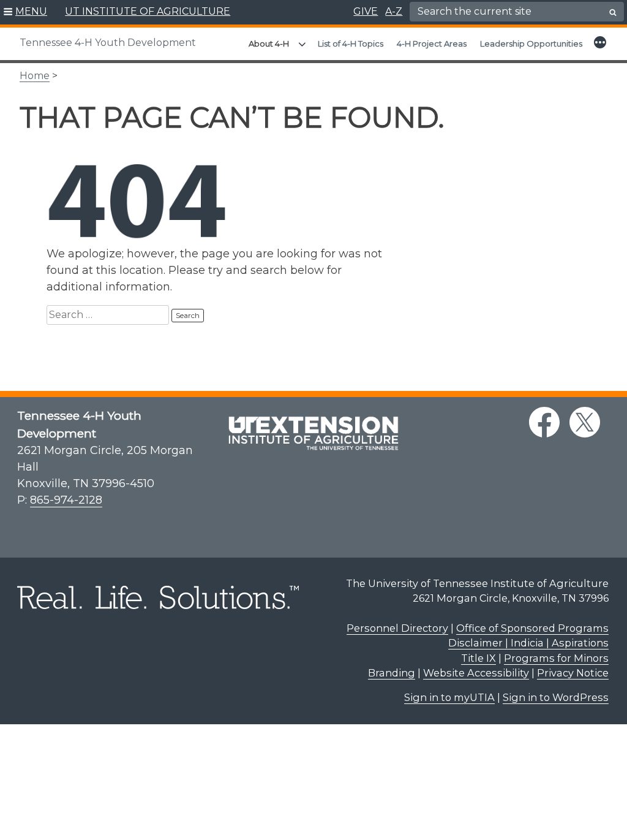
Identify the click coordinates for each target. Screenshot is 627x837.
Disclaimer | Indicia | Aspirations (528, 643)
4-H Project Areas (432, 43)
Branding (391, 673)
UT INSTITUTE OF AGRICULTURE (147, 11)
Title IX (478, 658)
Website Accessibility (476, 673)
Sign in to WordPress (556, 697)
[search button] (613, 12)
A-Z (393, 11)
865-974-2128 (66, 500)
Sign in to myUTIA (449, 697)
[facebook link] (544, 422)
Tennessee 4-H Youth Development (108, 42)
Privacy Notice (573, 673)
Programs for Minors (556, 658)
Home (35, 75)
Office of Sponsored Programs (532, 628)
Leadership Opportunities (531, 43)
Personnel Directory (397, 628)
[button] (25, 12)
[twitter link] (584, 422)
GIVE (365, 11)
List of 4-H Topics (350, 43)
